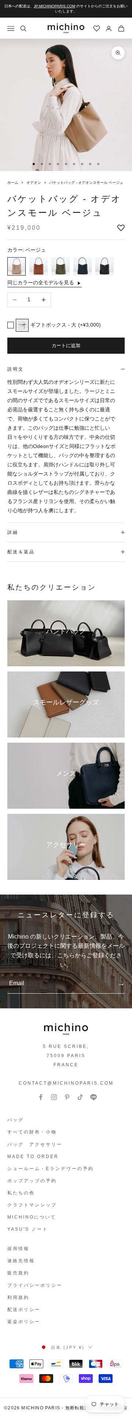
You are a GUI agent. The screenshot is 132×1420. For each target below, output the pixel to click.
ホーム (13, 183)
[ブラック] (104, 266)
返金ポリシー (23, 1321)
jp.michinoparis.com (54, 6)
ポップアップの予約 (32, 1180)
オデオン (34, 183)
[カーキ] (60, 266)
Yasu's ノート (27, 1229)
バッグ (15, 1119)
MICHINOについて (31, 1217)
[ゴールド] (38, 266)
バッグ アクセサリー (34, 1144)
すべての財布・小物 (32, 1132)
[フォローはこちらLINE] (93, 1097)
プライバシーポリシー (34, 1285)
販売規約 (18, 1272)
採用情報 (18, 1248)
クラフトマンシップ (32, 1205)
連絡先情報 (21, 1260)
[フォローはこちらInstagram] (54, 1097)
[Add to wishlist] (121, 228)
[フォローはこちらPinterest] (67, 1097)
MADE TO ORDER (33, 1156)
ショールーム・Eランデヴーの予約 (50, 1168)
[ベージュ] (16, 266)
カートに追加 (66, 345)
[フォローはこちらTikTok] (80, 1097)
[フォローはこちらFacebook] (40, 1097)
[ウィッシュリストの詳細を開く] (96, 28)
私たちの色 (21, 1192)
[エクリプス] (82, 266)
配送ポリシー (23, 1309)
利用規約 (18, 1297)
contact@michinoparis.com (66, 1083)
